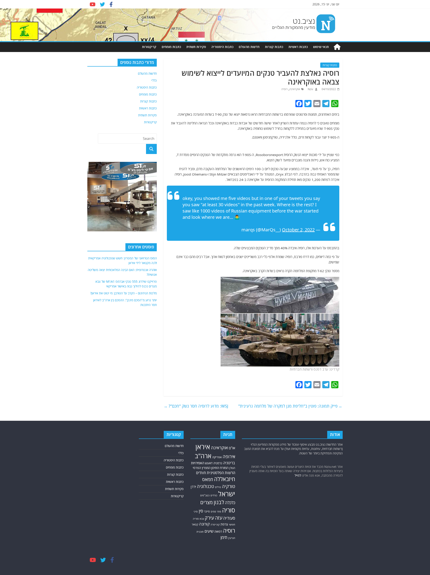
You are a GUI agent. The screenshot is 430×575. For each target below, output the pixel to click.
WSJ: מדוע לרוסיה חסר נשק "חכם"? (195, 406)
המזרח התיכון (219, 467)
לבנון (219, 502)
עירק (209, 517)
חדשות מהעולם (249, 47)
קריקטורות (149, 47)
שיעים (208, 531)
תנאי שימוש (321, 47)
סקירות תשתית (196, 47)
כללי (154, 80)
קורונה (204, 524)
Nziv (310, 89)
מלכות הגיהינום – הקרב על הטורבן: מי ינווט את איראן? (123, 293)
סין (201, 511)
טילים (218, 487)
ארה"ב (203, 455)
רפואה (218, 531)
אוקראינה (294, 89)
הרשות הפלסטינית (221, 472)
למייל (298, 475)
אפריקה (217, 457)
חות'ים (201, 472)
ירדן (193, 486)
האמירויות (197, 462)
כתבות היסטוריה (222, 47)
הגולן (232, 468)
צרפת (224, 524)
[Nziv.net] (337, 47)
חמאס (207, 479)
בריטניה (229, 462)
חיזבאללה (224, 479)
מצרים (206, 502)
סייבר (207, 511)
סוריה (228, 510)
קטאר (195, 524)
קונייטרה (215, 524)
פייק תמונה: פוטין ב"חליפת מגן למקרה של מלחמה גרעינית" (290, 406)
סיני (196, 511)
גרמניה (217, 463)
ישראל (226, 493)
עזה (218, 517)
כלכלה (230, 502)
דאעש (209, 463)
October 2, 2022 (298, 230)
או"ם (232, 447)
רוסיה (284, 89)
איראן (203, 446)
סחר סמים (216, 511)
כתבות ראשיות (298, 47)
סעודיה (229, 518)
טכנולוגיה (205, 486)
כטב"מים (205, 495)
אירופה (229, 456)
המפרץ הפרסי (202, 468)
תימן (224, 537)
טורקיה (228, 486)
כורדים (214, 495)
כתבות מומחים (171, 47)
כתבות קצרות (274, 47)
